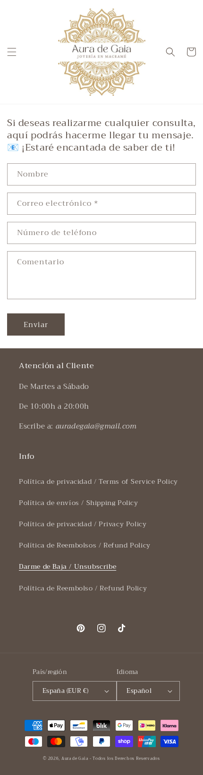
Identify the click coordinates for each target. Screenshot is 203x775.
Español (139, 690)
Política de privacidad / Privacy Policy (82, 524)
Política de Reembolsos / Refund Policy (85, 545)
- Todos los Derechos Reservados (125, 758)
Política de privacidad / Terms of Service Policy (98, 481)
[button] (11, 52)
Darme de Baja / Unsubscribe (67, 566)
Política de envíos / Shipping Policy (78, 502)
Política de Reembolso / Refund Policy (83, 588)
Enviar (36, 325)
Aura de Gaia (74, 758)
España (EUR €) (65, 690)
